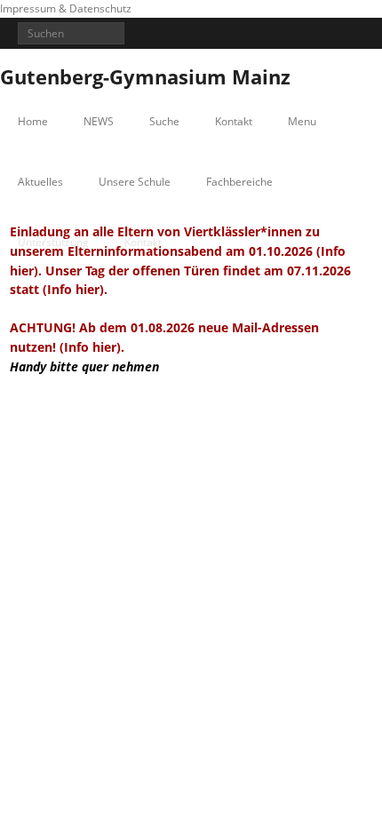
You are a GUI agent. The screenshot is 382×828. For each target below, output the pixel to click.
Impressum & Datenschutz (65, 8)
